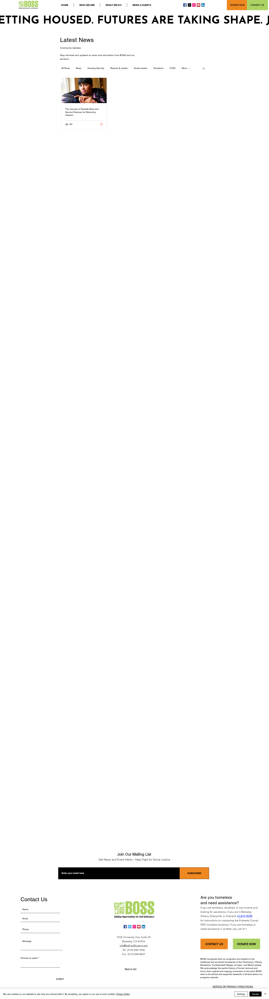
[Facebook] (185, 5)
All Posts (65, 68)
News (78, 68)
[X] (189, 5)
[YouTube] (198, 5)
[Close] (265, 994)
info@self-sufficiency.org (134, 945)
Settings (241, 994)
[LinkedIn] (203, 5)
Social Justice (140, 68)
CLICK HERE (244, 916)
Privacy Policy (123, 994)
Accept (255, 994)
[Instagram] (194, 5)
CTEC (173, 68)
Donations (158, 68)
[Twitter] (130, 926)
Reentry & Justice (119, 68)
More (184, 68)
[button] (87, 5)
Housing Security (95, 68)
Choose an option (29, 958)
